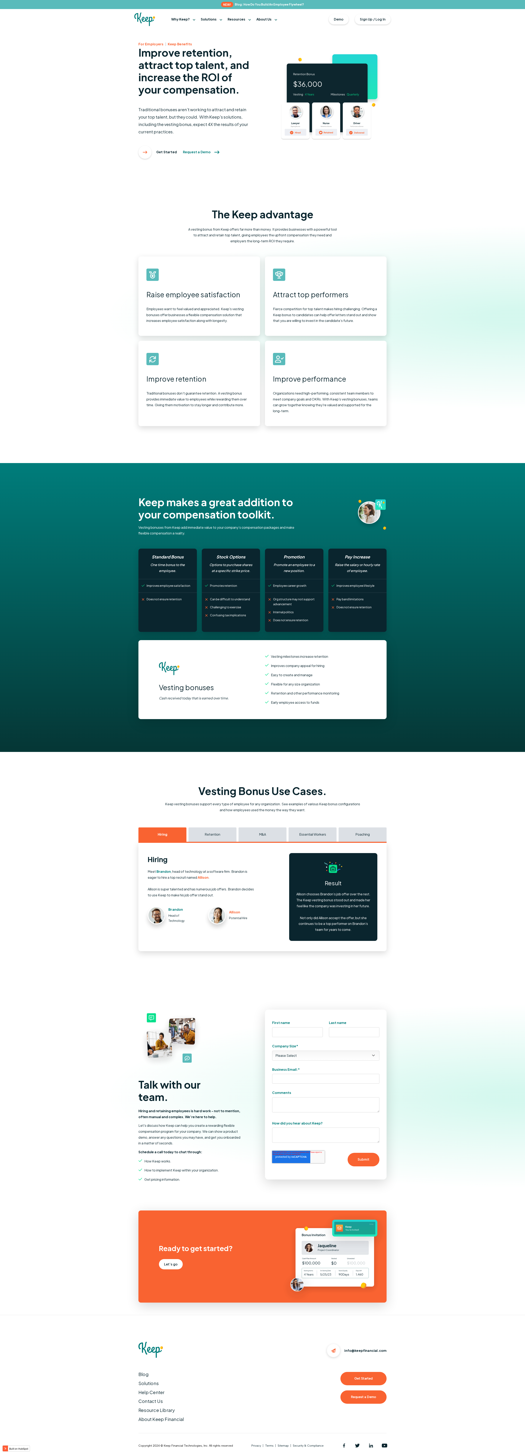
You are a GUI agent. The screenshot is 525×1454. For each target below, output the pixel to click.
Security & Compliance (308, 1445)
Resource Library (156, 1410)
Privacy (256, 1445)
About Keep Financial (161, 1419)
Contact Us (150, 1401)
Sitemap (283, 1445)
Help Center (151, 1392)
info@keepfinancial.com (365, 1350)
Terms (269, 1445)
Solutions (148, 1383)
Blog (143, 1374)
